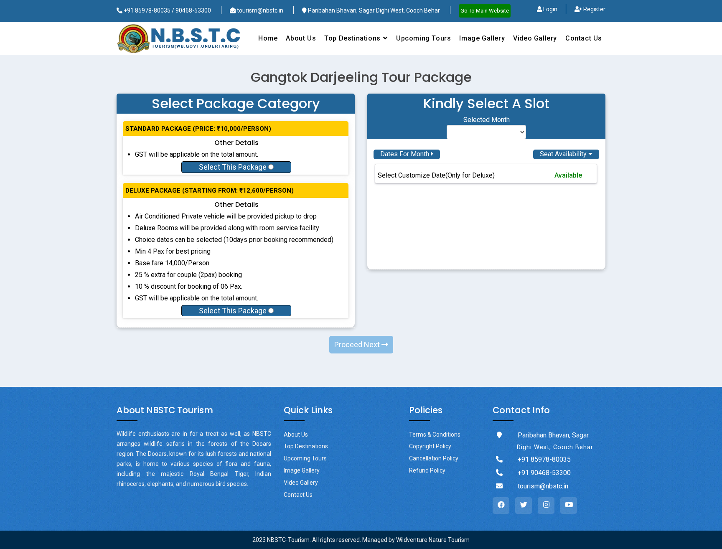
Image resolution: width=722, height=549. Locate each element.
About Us (301, 38)
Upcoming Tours (423, 38)
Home (267, 38)
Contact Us (583, 38)
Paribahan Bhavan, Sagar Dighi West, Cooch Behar (373, 10)
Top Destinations (306, 446)
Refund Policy (427, 470)
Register (593, 9)
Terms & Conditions (434, 434)
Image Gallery (482, 38)
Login (549, 9)
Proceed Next (357, 344)
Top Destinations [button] (353, 38)
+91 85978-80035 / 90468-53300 (166, 10)
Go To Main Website (484, 11)
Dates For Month (405, 154)
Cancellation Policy (433, 458)
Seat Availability (564, 154)
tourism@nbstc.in (259, 10)
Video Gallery (535, 38)
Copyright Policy (430, 446)
